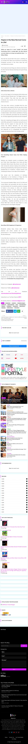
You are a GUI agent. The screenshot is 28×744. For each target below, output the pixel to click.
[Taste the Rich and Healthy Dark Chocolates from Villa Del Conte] (3, 455)
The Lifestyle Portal (6, 530)
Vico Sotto (7, 35)
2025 (14, 481)
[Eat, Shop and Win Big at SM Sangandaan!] (3, 425)
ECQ (17, 304)
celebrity (14, 303)
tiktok (22, 354)
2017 (14, 500)
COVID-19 (4, 304)
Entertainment (23, 304)
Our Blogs (14, 738)
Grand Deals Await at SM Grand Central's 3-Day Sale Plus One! (14, 701)
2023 (14, 486)
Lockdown (9, 306)
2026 (14, 479)
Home (2, 35)
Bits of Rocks (5, 551)
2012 (14, 512)
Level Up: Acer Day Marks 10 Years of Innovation (11, 536)
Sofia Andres (10, 307)
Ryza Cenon (22, 306)
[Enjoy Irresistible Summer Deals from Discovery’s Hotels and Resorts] (3, 438)
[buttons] (9, 732)
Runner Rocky (5, 520)
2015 (14, 505)
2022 (14, 488)
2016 (14, 502)
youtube (21, 358)
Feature (3, 306)
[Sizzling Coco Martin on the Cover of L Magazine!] (3, 444)
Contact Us (11, 737)
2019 (14, 495)
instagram (8, 358)
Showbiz (3, 307)
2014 (14, 507)
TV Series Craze (5, 562)
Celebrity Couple (21, 303)
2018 (14, 498)
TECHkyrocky (5, 540)
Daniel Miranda (11, 304)
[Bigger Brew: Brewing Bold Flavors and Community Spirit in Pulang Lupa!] (3, 406)
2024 (14, 483)
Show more (24, 327)
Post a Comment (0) (14, 346)
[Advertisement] (14, 19)
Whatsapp (18, 311)
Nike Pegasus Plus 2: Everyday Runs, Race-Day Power (13, 526)
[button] (23, 2)
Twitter (15, 311)
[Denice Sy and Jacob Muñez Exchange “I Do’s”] (3, 449)
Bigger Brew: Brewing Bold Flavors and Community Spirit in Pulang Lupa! (14, 695)
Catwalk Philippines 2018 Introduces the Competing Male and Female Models (14, 685)
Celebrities (8, 303)
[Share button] (22, 311)
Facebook (10, 311)
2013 (14, 509)
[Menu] (2, 2)
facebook (8, 354)
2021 (14, 491)
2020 (14, 493)
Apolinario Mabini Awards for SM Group (10, 690)
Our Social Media (19, 737)
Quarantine (15, 306)
